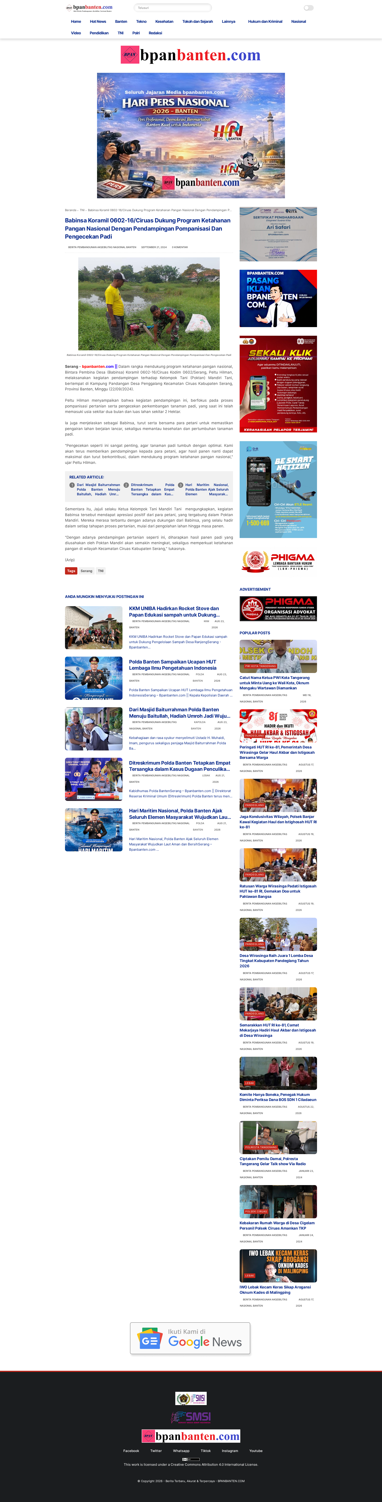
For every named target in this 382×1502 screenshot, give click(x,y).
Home (76, 21)
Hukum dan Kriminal (265, 21)
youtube (256, 1451)
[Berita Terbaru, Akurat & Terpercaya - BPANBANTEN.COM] (89, 11)
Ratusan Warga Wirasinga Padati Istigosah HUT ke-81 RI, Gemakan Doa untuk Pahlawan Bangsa (278, 891)
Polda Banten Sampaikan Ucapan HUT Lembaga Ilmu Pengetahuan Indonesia (173, 665)
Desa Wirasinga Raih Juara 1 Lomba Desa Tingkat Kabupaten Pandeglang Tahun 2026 (276, 960)
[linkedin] (104, 583)
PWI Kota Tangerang (260, 666)
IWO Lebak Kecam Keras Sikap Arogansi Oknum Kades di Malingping (275, 1290)
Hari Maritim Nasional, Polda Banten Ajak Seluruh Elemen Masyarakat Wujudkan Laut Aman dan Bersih (207, 489)
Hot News (98, 21)
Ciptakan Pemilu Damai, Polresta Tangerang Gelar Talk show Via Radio (273, 1161)
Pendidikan (99, 33)
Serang (86, 571)
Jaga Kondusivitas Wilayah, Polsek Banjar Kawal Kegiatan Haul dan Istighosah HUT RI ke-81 (278, 821)
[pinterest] (95, 583)
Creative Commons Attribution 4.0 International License (214, 1464)
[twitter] (78, 583)
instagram (230, 1451)
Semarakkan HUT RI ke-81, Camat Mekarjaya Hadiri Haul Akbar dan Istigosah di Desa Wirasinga (278, 1030)
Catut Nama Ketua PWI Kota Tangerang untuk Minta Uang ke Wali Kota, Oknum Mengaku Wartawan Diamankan (275, 682)
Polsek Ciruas (256, 1211)
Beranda (70, 210)
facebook (131, 1451)
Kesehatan (164, 21)
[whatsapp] (86, 583)
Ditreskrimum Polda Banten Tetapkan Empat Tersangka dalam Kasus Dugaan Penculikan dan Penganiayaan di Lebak (152, 489)
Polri (136, 33)
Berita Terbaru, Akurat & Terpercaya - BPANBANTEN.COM (205, 1481)
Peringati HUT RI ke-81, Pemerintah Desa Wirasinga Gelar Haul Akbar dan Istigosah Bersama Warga (277, 752)
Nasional (298, 21)
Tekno (141, 21)
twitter (156, 1451)
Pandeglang (254, 735)
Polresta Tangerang (261, 1147)
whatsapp (181, 1451)
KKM (206, 621)
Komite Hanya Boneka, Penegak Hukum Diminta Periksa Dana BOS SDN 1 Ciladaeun (278, 1097)
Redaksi (155, 33)
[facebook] (69, 583)
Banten (121, 21)
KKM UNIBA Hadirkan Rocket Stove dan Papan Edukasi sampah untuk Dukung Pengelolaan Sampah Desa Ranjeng (174, 611)
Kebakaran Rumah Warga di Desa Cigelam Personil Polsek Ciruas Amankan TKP (277, 1225)
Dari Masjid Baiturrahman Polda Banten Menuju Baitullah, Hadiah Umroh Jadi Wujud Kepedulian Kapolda (98, 489)
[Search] (207, 7)
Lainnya (228, 21)
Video (76, 33)
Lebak (206, 775)
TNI (120, 33)
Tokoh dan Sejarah (197, 21)
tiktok (206, 1451)
